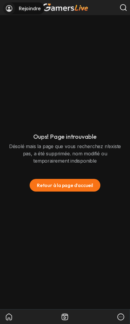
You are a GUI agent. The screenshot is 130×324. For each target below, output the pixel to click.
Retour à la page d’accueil (65, 185)
